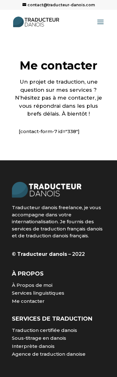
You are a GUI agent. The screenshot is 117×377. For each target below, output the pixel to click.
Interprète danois (33, 346)
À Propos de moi (32, 285)
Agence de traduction (38, 354)
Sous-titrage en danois (39, 338)
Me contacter (28, 301)
